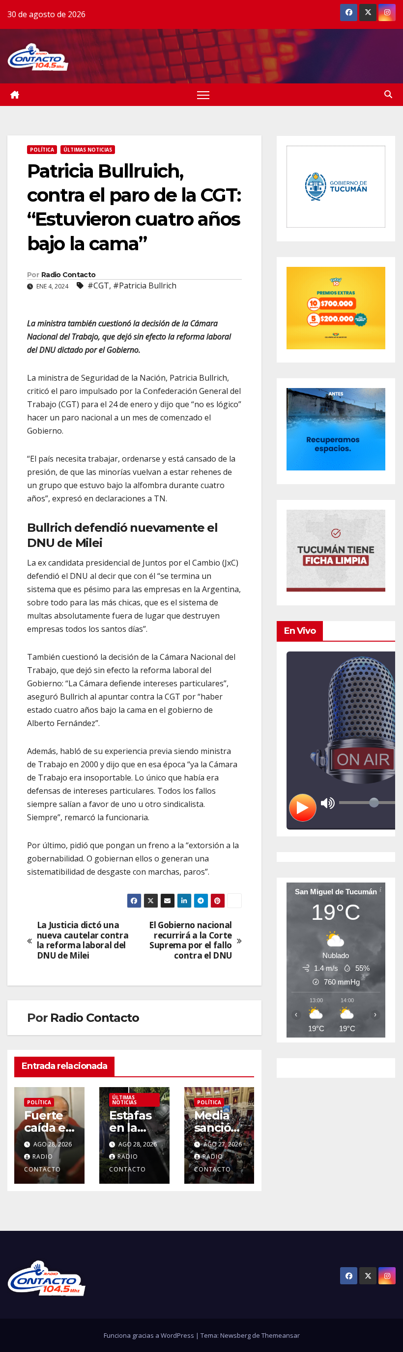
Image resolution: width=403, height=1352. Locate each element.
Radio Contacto (68, 274)
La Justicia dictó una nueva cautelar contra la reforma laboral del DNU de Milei (83, 940)
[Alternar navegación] (203, 95)
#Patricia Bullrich (144, 285)
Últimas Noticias (87, 149)
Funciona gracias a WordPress (150, 1335)
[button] (388, 94)
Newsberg (235, 1335)
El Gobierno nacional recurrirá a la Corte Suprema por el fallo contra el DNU (190, 940)
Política (42, 149)
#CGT (98, 285)
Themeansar (280, 1335)
